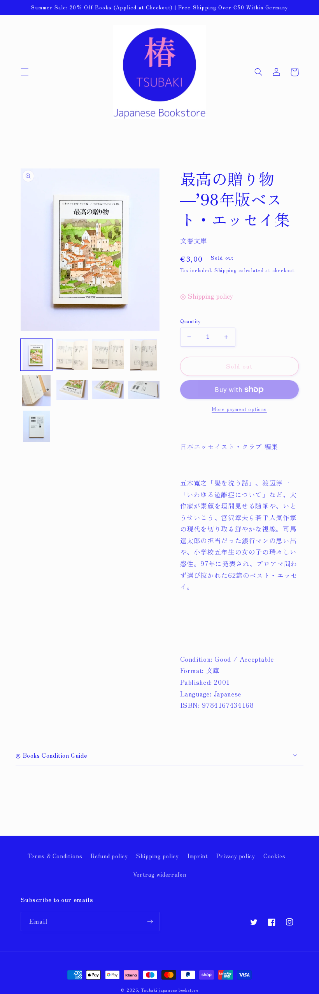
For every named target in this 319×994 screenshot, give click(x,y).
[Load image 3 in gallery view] (108, 355)
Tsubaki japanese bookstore (169, 990)
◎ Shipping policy (206, 296)
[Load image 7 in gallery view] (108, 391)
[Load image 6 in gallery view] (72, 391)
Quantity (190, 321)
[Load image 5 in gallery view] (37, 391)
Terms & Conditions (55, 856)
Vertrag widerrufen (159, 874)
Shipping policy (157, 856)
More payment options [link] (239, 409)
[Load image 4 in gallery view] (144, 355)
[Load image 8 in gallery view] (144, 391)
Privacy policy (235, 856)
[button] (24, 72)
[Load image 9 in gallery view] (37, 427)
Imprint (197, 856)
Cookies (274, 856)
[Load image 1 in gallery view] (37, 355)
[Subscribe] (150, 921)
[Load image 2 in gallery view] (72, 355)
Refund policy (109, 856)
